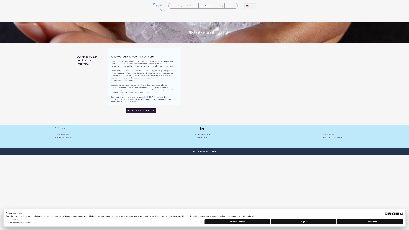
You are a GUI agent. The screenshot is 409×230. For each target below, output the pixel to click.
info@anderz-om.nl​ (66, 137)
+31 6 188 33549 (64, 134)
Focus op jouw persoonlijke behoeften (133, 56)
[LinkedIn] (202, 129)
